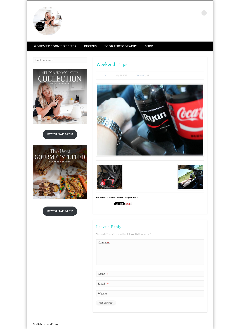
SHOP (149, 46)
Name (103, 274)
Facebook (176, 13)
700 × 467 (140, 75)
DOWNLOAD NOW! (60, 134)
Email (103, 284)
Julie (104, 75)
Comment (103, 243)
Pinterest (190, 13)
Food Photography (120, 46)
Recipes (90, 46)
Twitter (183, 13)
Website (102, 293)
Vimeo (197, 13)
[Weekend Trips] (150, 120)
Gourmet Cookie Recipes (55, 46)
